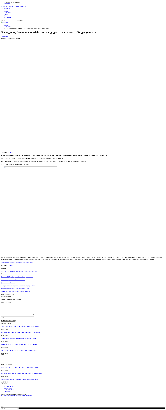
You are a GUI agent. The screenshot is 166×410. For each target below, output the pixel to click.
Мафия (6, 14)
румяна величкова (27, 262)
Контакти (7, 3)
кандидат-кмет (9, 262)
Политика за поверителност (24, 395)
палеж (20, 262)
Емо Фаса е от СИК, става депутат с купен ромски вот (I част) (19, 271)
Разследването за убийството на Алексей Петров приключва (18, 350)
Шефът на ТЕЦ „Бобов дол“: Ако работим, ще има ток (17, 277)
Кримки (6, 16)
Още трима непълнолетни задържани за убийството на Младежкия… (21, 332)
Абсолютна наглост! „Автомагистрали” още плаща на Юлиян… (19, 344)
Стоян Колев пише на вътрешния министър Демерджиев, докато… (20, 326)
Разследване (7, 17)
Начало (6, 11)
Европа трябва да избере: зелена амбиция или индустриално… (19, 338)
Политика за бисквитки (8, 395)
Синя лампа (7, 12)
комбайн (15, 262)
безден (3, 262)
